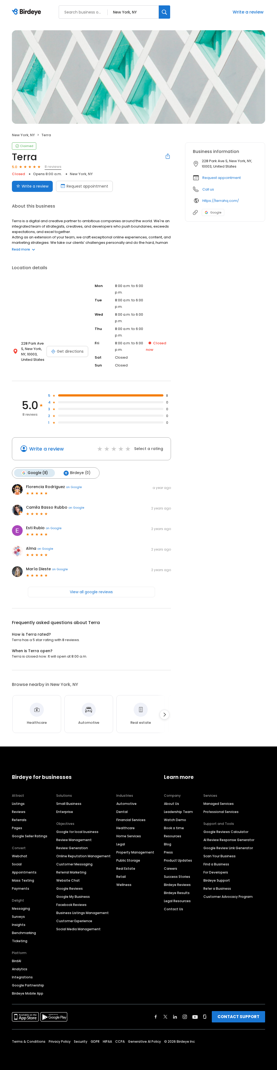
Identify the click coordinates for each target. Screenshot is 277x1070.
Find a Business (216, 864)
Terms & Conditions (28, 1041)
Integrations (22, 977)
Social (17, 864)
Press (168, 852)
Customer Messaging (74, 864)
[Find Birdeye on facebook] (156, 1016)
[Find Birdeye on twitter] (165, 1016)
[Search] (164, 12)
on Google (74, 487)
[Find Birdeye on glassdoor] (204, 1016)
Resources (172, 836)
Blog (167, 844)
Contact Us (173, 909)
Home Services (128, 836)
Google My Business (73, 896)
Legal (120, 844)
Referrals (19, 820)
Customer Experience (74, 921)
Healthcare (125, 828)
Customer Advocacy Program (228, 896)
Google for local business (77, 831)
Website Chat (68, 880)
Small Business (68, 803)
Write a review (248, 12)
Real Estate (125, 868)
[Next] (164, 714)
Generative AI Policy (144, 1041)
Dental (122, 811)
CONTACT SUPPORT (238, 1016)
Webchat (19, 856)
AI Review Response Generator (228, 840)
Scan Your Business (219, 856)
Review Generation (72, 848)
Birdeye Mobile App (27, 993)
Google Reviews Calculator (225, 831)
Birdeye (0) (80, 472)
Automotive (126, 803)
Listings (18, 803)
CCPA (120, 1041)
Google (215, 212)
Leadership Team (178, 811)
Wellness (123, 884)
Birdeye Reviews (177, 884)
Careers (170, 868)
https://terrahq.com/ (220, 200)
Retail (121, 876)
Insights (18, 924)
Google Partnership (28, 985)
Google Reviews (69, 888)
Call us (208, 189)
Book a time (174, 828)
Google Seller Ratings (29, 836)
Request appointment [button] (221, 177)
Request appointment (87, 186)
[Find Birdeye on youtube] (195, 1016)
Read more (21, 249)
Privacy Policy (60, 1041)
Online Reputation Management (83, 856)
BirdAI (16, 961)
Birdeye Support (216, 880)
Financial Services (131, 820)
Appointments (24, 872)
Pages (17, 828)
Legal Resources (177, 901)
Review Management (74, 840)
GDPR (95, 1041)
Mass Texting (23, 880)
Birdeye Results (177, 893)
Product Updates (178, 860)
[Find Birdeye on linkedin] (175, 1016)
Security (80, 1041)
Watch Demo (175, 820)
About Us (171, 803)
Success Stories (177, 876)
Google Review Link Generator (228, 848)
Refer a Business (217, 888)
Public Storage (128, 860)
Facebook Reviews (71, 904)
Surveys (18, 916)
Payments (20, 888)
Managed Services (218, 803)
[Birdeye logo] (27, 12)
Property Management (135, 852)
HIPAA (107, 1041)
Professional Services (221, 811)
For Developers (215, 872)
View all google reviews (91, 592)
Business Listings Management (82, 913)
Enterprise (64, 811)
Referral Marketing (71, 872)
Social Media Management (78, 929)
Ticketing (19, 941)
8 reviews (53, 166)
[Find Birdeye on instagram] (185, 1016)
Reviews (18, 811)
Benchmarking (24, 933)
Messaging (21, 908)
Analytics (19, 969)
